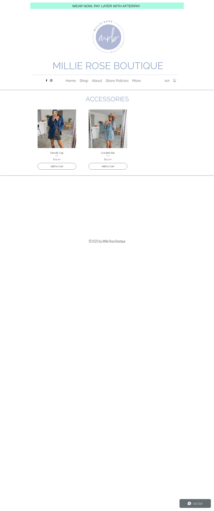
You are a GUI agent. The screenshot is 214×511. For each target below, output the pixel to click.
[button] (175, 80)
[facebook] (46, 80)
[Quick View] (57, 128)
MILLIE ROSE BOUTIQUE (107, 66)
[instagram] (51, 80)
